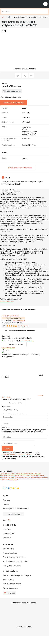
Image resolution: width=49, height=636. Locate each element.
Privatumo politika (10, 553)
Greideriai (38, 477)
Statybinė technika (7, 473)
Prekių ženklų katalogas (12, 565)
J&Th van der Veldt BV (10, 316)
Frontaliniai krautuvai (19, 475)
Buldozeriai (29, 477)
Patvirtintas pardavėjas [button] (13, 318)
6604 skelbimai (19, 320)
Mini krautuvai (33, 475)
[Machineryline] (9, 17)
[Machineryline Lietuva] (16, 4)
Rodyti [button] (17, 341)
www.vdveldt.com (8, 348)
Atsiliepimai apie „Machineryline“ (15, 561)
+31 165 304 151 (26, 341)
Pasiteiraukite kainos (13, 91)
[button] (45, 4)
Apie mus (6, 500)
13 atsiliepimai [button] (23, 326)
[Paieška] (45, 11)
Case (24, 108)
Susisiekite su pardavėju (14, 103)
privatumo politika (8, 454)
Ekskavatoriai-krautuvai (24, 473)
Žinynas (6, 504)
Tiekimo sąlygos (9, 549)
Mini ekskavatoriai (18, 477)
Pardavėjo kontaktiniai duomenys (16, 508)
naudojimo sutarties (24, 454)
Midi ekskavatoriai (11, 479)
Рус (9, 520)
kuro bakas (26, 117)
